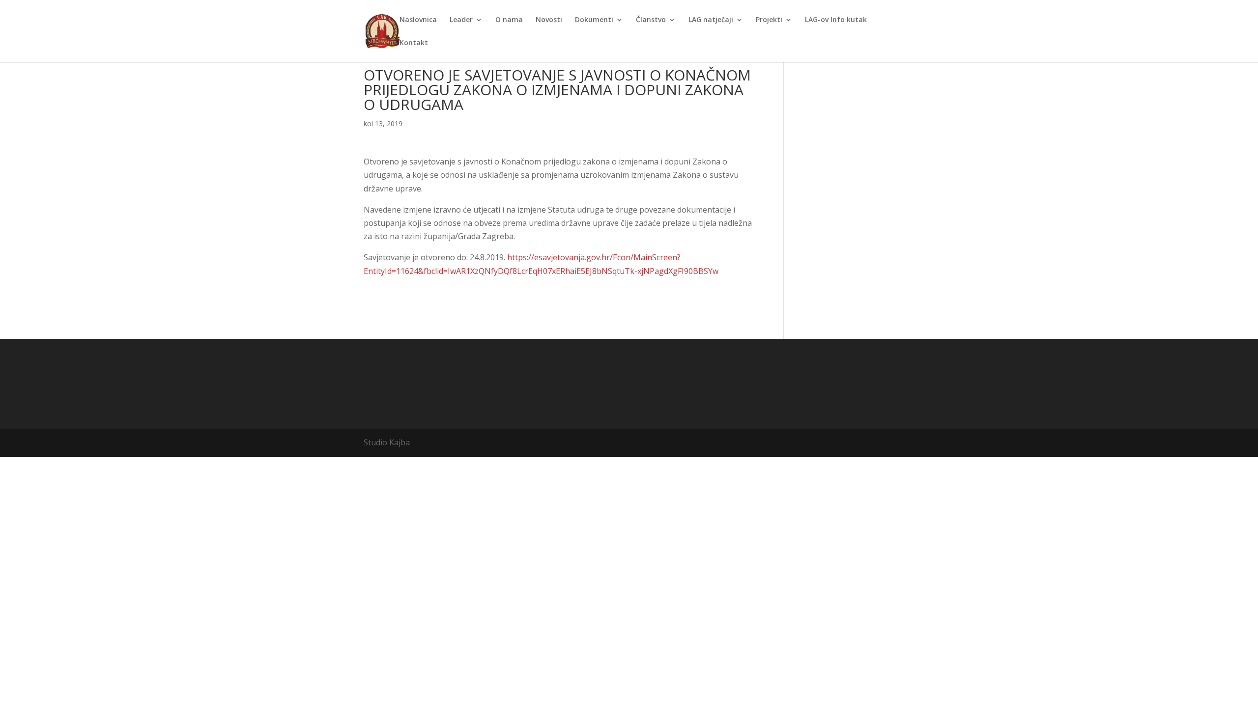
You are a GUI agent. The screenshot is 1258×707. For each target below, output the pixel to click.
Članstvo (651, 20)
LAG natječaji (710, 20)
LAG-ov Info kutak (836, 20)
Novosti (549, 20)
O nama (509, 20)
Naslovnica (418, 20)
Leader (461, 20)
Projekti (769, 20)
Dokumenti (594, 20)
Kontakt (414, 43)
